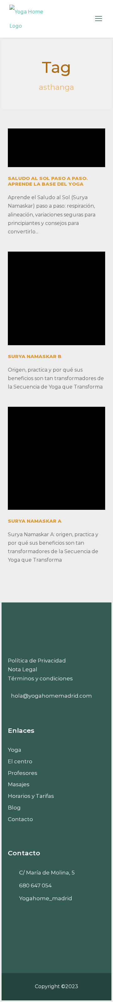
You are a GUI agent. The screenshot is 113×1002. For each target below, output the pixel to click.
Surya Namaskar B (35, 356)
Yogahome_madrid (45, 898)
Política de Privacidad (37, 660)
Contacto (20, 819)
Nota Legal (22, 669)
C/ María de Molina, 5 (47, 872)
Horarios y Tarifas (31, 796)
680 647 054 (35, 885)
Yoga (14, 750)
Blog (14, 807)
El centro (20, 761)
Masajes (19, 784)
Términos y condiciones (40, 678)
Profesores (22, 773)
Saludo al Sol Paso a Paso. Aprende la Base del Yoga (48, 181)
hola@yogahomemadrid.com (51, 696)
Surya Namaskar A (35, 521)
